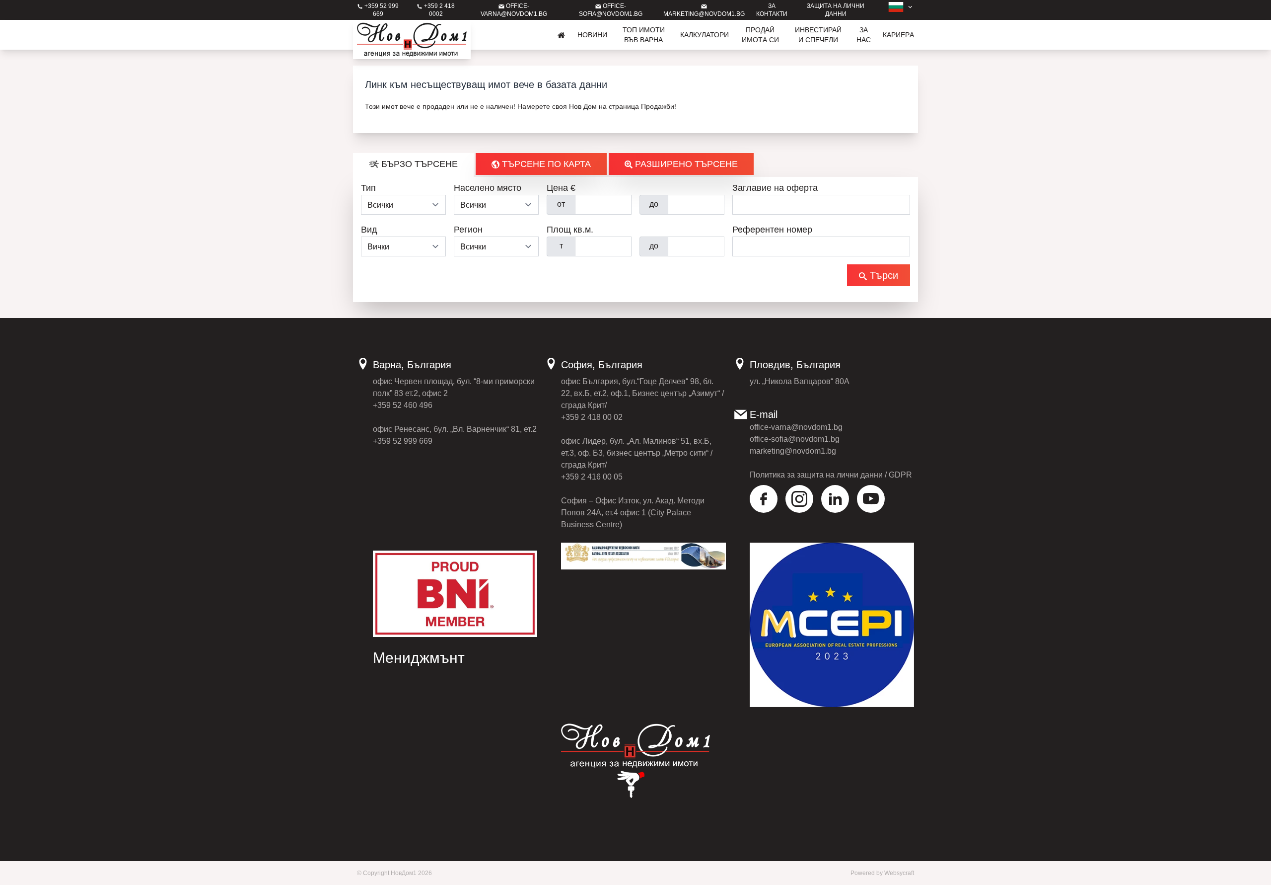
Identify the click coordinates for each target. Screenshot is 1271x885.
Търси (882, 275)
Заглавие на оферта (775, 188)
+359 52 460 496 (402, 405)
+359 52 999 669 (402, 441)
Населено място (487, 188)
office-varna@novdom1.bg (796, 427)
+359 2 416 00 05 (592, 477)
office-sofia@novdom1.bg (795, 439)
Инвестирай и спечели (818, 35)
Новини (592, 35)
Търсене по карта (545, 164)
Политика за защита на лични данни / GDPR (831, 475)
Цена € (561, 188)
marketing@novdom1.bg (793, 451)
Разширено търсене (685, 164)
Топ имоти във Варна (644, 35)
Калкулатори (704, 35)
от (561, 204)
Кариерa (898, 35)
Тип (368, 188)
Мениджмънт (419, 657)
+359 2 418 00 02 (592, 417)
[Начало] (561, 35)
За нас (863, 35)
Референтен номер (772, 230)
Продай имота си (760, 35)
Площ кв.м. (570, 230)
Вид (369, 230)
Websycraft (899, 873)
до (653, 204)
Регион (468, 230)
